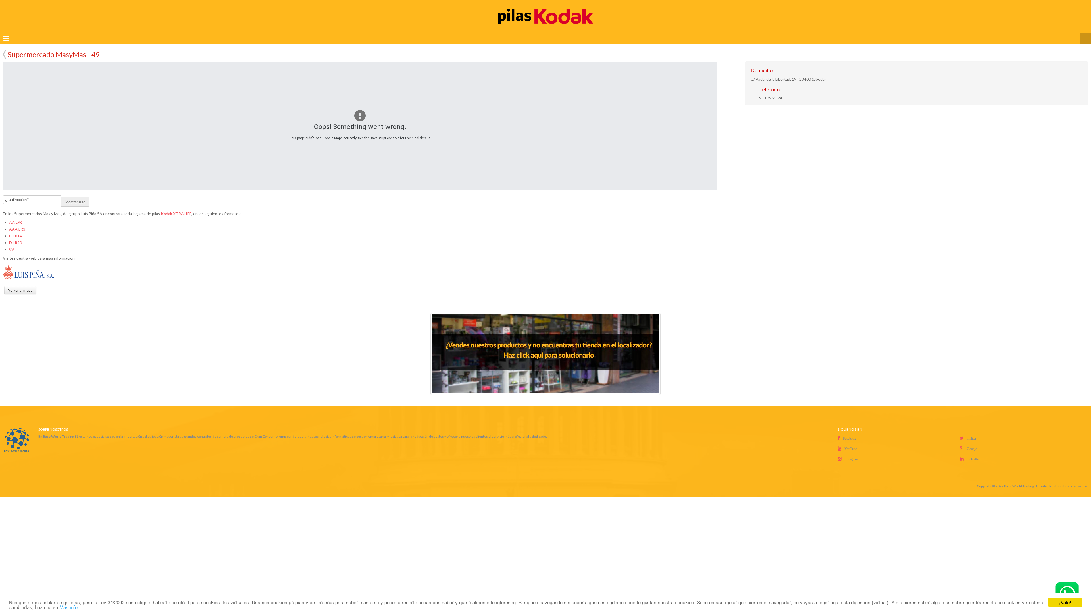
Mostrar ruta (75, 195)
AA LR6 (15, 215)
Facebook (849, 431)
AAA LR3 (17, 222)
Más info (68, 607)
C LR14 (15, 229)
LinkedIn (973, 452)
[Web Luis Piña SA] (28, 265)
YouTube (850, 442)
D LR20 (15, 235)
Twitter (971, 431)
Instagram (851, 452)
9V (11, 242)
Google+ (973, 442)
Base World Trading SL (1021, 479)
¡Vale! (1065, 602)
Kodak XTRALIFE (176, 206)
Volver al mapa (4, 48)
